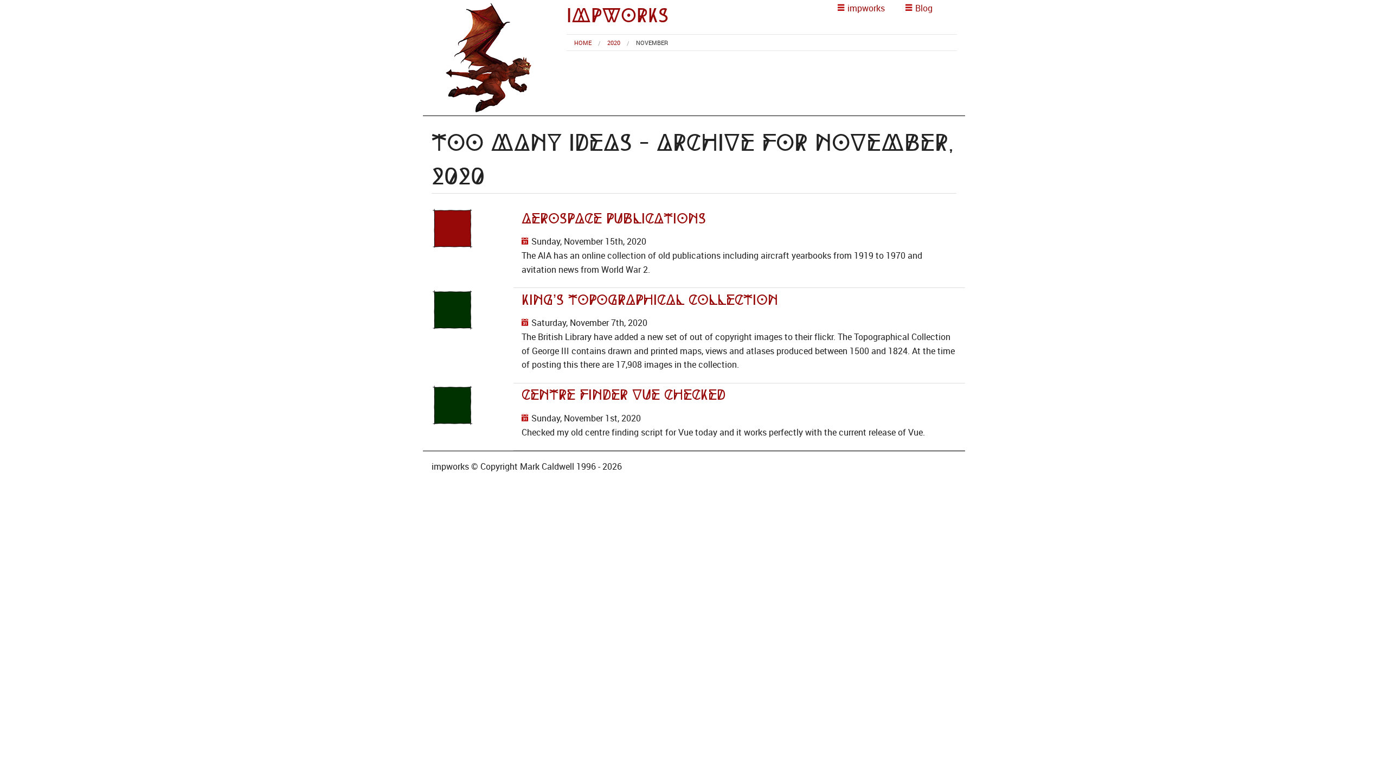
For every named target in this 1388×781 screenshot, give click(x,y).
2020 (613, 43)
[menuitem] (583, 43)
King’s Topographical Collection (650, 300)
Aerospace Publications (614, 218)
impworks (618, 15)
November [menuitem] (652, 43)
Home (583, 43)
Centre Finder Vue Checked (623, 395)
